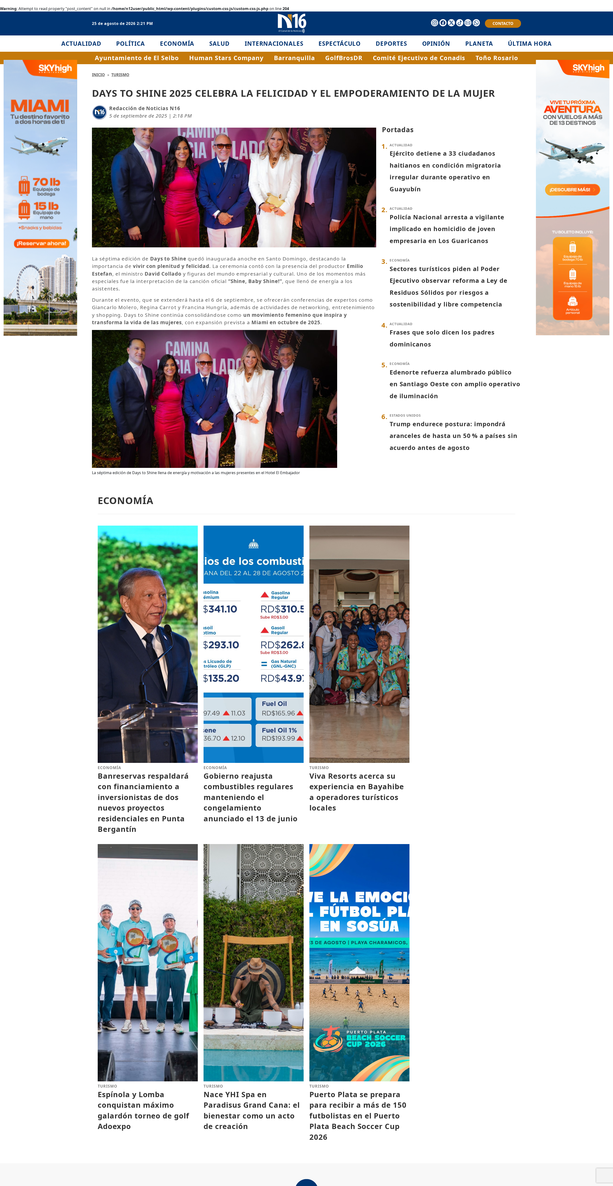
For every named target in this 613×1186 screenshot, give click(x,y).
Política (130, 43)
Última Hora (530, 43)
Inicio (98, 74)
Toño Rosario (497, 58)
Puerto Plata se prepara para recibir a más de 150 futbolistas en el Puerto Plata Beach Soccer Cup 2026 (358, 1115)
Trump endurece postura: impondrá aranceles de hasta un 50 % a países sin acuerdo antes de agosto (453, 436)
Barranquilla (294, 58)
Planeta (479, 43)
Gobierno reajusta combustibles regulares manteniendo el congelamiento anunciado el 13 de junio (251, 797)
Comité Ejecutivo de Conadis (419, 58)
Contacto (503, 23)
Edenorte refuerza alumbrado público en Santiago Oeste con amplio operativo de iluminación (455, 384)
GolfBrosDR (344, 58)
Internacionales (274, 43)
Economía (177, 43)
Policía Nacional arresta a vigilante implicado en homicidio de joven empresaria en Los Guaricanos (447, 229)
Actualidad (81, 43)
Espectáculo (339, 43)
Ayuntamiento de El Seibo (137, 58)
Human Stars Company (226, 58)
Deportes (391, 43)
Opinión (436, 43)
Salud (219, 43)
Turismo (120, 74)
